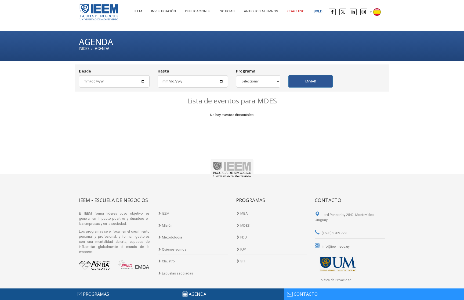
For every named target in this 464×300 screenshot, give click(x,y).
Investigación (163, 11)
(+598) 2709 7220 (334, 233)
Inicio (84, 48)
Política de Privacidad (335, 280)
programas (96, 294)
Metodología (171, 237)
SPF (243, 261)
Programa (245, 71)
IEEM (138, 11)
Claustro (168, 261)
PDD (243, 237)
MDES (245, 225)
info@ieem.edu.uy (335, 246)
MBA (244, 213)
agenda (197, 294)
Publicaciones (198, 11)
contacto (306, 294)
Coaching (296, 11)
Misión (166, 225)
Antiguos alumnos (261, 11)
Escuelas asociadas (177, 273)
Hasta (163, 71)
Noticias (227, 11)
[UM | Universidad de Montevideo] (338, 264)
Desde (85, 71)
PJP (243, 249)
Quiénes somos (173, 249)
